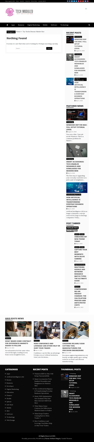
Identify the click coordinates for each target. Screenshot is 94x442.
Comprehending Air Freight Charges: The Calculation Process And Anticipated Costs (80, 297)
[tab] (72, 227)
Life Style (10, 405)
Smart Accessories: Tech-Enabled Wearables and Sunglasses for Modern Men (75, 166)
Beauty (9, 380)
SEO (8, 411)
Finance (9, 395)
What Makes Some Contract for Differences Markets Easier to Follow (18, 343)
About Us (22, 1)
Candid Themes (66, 438)
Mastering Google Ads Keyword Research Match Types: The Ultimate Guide (80, 274)
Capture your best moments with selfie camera (80, 254)
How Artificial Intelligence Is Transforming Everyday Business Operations (80, 90)
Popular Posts (72, 228)
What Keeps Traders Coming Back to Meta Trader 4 (42, 416)
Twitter (72, 1)
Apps (13, 25)
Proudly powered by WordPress (33, 438)
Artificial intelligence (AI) (79, 79)
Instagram (78, 1)
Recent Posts (72, 230)
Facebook (67, 1)
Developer (10, 386)
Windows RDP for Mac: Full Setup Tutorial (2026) (76, 127)
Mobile (45, 25)
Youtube (83, 1)
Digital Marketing (33, 25)
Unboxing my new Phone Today (80, 239)
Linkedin (76, 1)
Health (9, 398)
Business (21, 25)
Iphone (77, 234)
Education (10, 392)
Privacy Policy (34, 1)
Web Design (11, 420)
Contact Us (27, 1)
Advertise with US (42, 1)
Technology (65, 25)
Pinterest (81, 1)
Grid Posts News (14, 318)
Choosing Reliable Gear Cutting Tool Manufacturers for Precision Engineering (73, 346)
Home (17, 1)
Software (54, 25)
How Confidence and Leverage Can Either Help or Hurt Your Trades (47, 345)
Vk (85, 1)
